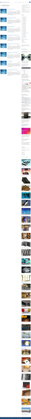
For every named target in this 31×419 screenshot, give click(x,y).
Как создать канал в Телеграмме (25, 10)
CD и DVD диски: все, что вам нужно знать (26, 52)
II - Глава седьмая (24, 27)
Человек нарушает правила (12, 69)
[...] (13, 14)
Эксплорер (23, 153)
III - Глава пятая (24, 34)
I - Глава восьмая (24, 16)
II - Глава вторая (24, 25)
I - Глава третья (9, 10)
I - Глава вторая (24, 17)
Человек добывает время (11, 17)
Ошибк (23, 152)
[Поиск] (30, 2)
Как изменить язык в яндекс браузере (25, 65)
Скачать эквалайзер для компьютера (26, 150)
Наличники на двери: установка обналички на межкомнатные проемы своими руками (26, 397)
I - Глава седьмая (24, 22)
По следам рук (9, 61)
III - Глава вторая (24, 31)
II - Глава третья (24, 28)
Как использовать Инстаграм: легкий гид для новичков (25, 124)
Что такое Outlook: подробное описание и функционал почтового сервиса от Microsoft (26, 6)
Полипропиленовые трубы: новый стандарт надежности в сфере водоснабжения (25, 167)
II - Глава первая (24, 26)
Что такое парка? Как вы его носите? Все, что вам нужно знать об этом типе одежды (26, 323)
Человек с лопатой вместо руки (13, 43)
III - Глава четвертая (24, 36)
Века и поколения (24, 38)
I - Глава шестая (24, 24)
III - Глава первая (24, 33)
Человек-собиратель (11, 9)
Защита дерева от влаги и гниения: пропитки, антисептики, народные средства (25, 406)
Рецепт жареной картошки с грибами (26, 191)
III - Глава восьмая (24, 30)
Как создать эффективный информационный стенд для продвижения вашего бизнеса (25, 282)
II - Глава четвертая (24, 29)
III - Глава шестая (24, 37)
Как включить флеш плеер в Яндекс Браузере (26, 80)
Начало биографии (10, 26)
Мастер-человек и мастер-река (12, 35)
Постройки (23, 41)
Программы (23, 42)
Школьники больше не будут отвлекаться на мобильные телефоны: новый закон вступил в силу (26, 176)
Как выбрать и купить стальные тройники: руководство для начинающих (25, 257)
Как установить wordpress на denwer (25, 95)
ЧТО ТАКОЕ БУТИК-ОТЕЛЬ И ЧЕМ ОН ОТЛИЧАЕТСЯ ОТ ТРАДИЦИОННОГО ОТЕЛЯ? (25, 356)
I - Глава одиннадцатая (24, 20)
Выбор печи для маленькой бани (25, 388)
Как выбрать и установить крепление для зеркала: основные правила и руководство (26, 8)
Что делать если (5, 2)
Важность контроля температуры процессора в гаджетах (26, 109)
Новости (23, 40)
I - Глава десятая (24, 19)
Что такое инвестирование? (25, 314)
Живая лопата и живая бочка (12, 52)
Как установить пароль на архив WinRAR (26, 139)
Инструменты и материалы (25, 39)
